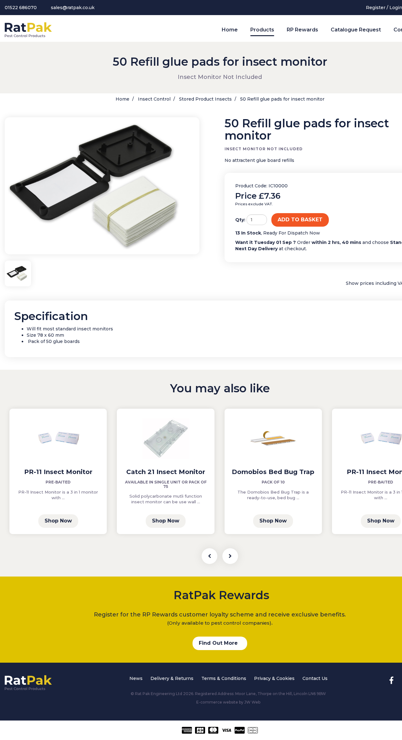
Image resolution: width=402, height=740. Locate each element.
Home (230, 30)
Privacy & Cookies (274, 678)
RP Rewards (302, 30)
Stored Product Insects (205, 99)
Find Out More (218, 643)
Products (262, 30)
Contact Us (315, 678)
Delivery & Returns (171, 678)
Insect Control (154, 99)
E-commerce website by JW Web (228, 702)
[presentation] (209, 556)
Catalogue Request (356, 30)
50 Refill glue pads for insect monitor (281, 99)
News (136, 678)
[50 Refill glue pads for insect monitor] (102, 186)
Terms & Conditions (223, 678)
